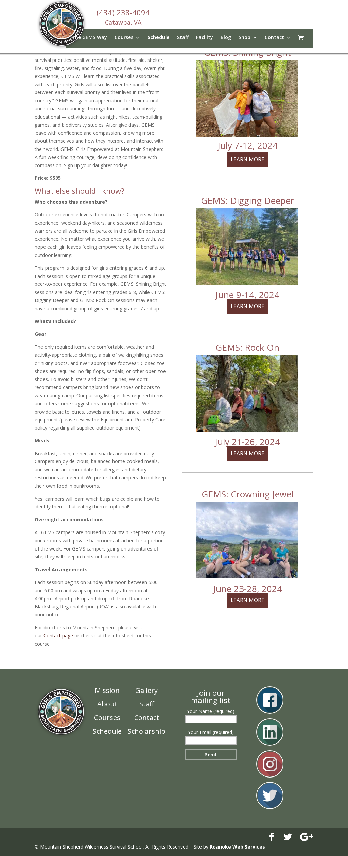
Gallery (146, 690)
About (107, 704)
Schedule (158, 37)
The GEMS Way (89, 37)
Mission (107, 690)
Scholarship (147, 731)
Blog (226, 37)
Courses (107, 717)
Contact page (58, 635)
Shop (244, 37)
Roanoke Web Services (237, 846)
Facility (204, 37)
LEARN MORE (247, 159)
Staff (183, 37)
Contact (274, 37)
